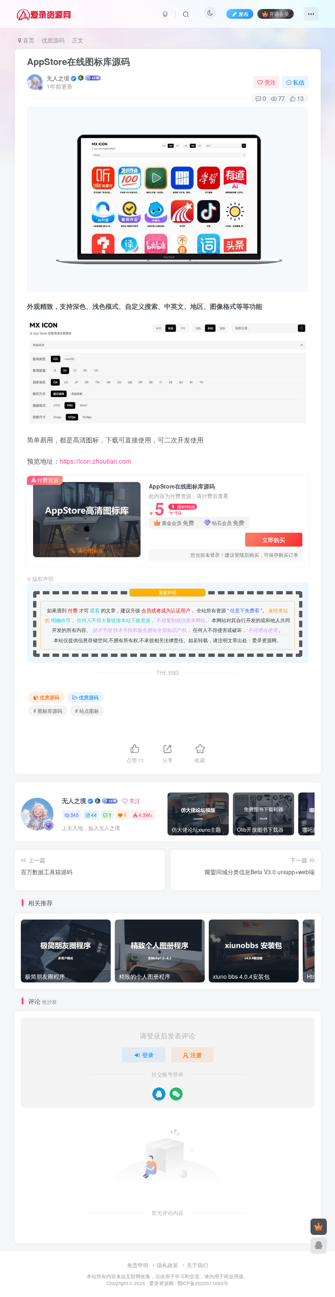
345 (74, 814)
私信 (298, 82)
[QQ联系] (318, 1245)
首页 (27, 40)
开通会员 (279, 13)
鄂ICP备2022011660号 (202, 1283)
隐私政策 (167, 1265)
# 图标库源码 (48, 710)
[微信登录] (176, 1094)
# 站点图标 (87, 710)
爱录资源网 (161, 1283)
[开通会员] (318, 1227)
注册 (196, 1055)
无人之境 (58, 78)
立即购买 (273, 540)
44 (94, 814)
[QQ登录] (158, 1094)
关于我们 (197, 1265)
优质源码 (53, 40)
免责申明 (137, 1265)
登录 (148, 1055)
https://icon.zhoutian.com (95, 461)
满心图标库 (90, 550)
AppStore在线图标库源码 (78, 61)
